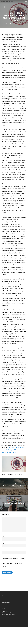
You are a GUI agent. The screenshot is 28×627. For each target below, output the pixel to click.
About (3, 598)
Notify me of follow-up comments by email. (13, 563)
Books (3, 600)
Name (3, 536)
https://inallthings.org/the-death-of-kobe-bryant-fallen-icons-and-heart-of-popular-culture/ (13, 449)
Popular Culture (19, 7)
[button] (26, 1)
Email (3, 543)
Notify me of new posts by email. (10, 566)
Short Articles (14, 9)
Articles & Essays (9, 7)
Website (3, 550)
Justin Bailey (9, 23)
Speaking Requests (6, 602)
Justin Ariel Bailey (7, 1)
